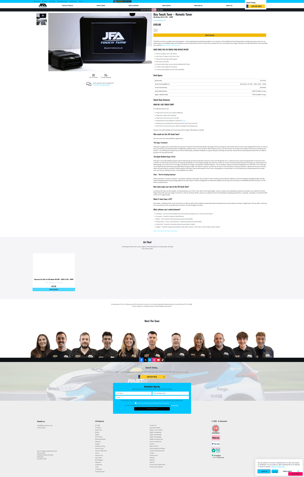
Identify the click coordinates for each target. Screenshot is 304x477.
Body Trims (98, 430)
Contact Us (153, 425)
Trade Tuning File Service (157, 451)
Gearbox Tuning (100, 446)
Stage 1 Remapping (155, 432)
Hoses (97, 453)
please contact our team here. (171, 45)
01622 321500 (41, 428)
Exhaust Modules (100, 439)
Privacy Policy (175, 405)
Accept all (264, 471)
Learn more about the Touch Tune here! (165, 231)
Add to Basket (209, 35)
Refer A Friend (154, 446)
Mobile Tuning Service (156, 439)
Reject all (275, 472)
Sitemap (152, 458)
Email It (183, 121)
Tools (96, 467)
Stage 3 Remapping (155, 437)
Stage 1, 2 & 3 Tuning (156, 430)
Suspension (98, 464)
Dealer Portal (154, 455)
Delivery (152, 460)
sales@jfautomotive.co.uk (44, 425)
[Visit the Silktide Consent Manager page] (298, 471)
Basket (80, 1)
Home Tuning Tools (101, 451)
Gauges (97, 444)
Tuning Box (98, 469)
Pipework (98, 462)
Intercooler (98, 458)
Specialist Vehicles (155, 428)
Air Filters (98, 428)
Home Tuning (99, 448)
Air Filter (97, 425)
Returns (152, 462)
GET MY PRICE (295, 474)
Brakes (97, 432)
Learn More (160, 10)
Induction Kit (99, 455)
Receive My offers (152, 409)
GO (164, 377)
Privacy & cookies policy (278, 467)
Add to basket (53, 289)
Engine (97, 434)
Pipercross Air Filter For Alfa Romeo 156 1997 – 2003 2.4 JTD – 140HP (53, 279)
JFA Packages (99, 460)
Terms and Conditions (156, 467)
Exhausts (98, 441)
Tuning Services (100, 471)
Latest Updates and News (157, 448)
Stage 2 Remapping (155, 434)
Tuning (152, 453)
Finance (152, 444)
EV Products (99, 437)
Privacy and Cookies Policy (157, 464)
